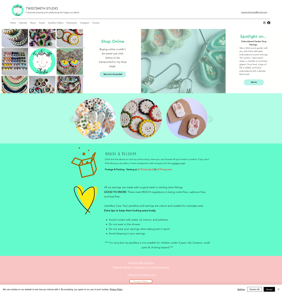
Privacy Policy (116, 289)
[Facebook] (268, 22)
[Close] (278, 289)
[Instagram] (264, 22)
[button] (95, 118)
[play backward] (71, 118)
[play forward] (210, 118)
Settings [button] (241, 289)
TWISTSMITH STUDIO (42, 8)
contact (175, 163)
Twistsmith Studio (141, 263)
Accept (269, 289)
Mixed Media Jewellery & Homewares (141, 267)
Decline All (254, 289)
